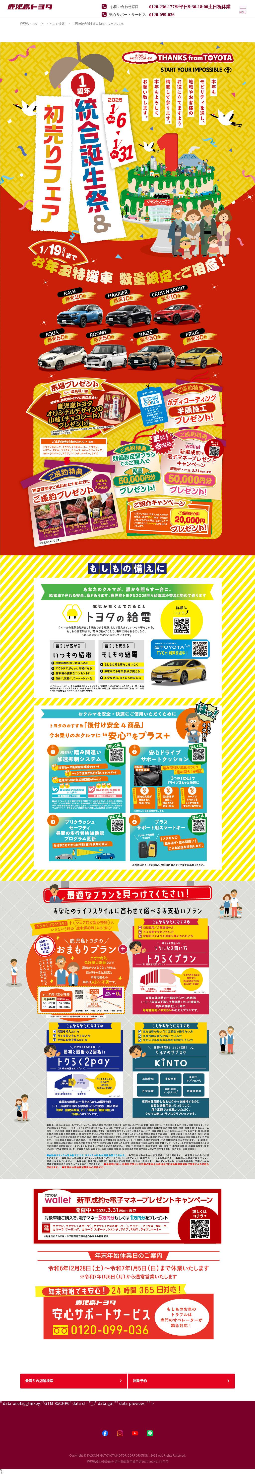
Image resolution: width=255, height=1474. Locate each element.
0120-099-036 (162, 14)
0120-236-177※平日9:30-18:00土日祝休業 (190, 6)
